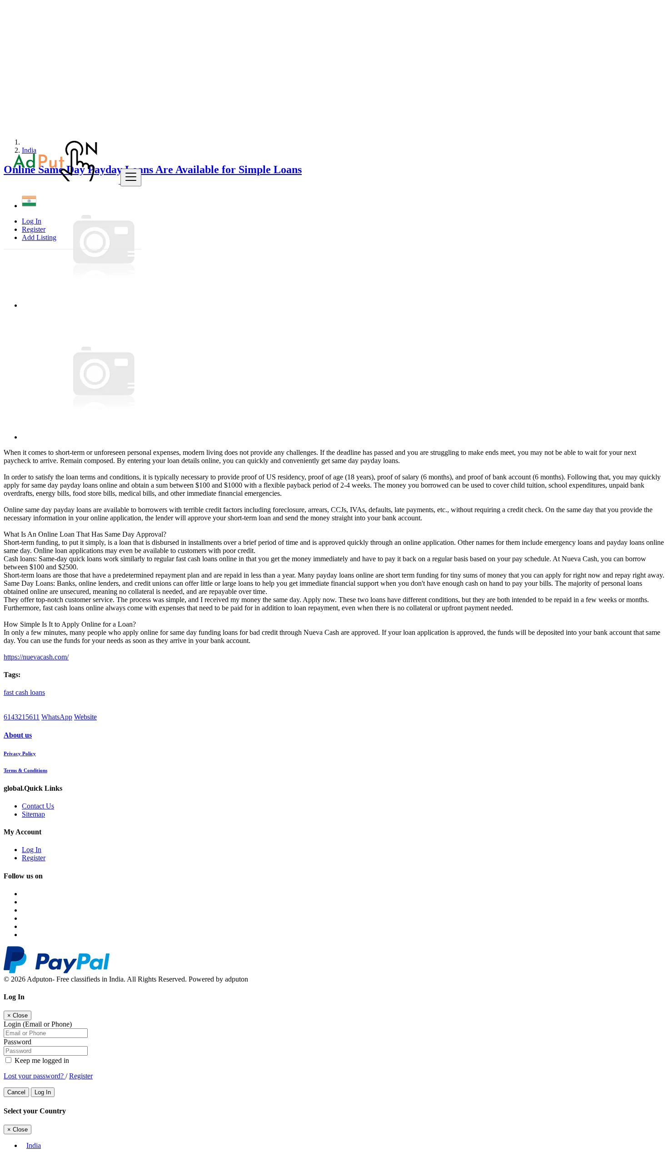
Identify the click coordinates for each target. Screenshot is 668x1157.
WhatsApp (56, 717)
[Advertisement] (276, 67)
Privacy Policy (20, 753)
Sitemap (33, 814)
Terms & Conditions (25, 770)
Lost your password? (34, 1076)
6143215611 (22, 717)
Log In (31, 221)
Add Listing (39, 237)
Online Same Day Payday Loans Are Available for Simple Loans (153, 169)
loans (37, 692)
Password (17, 1042)
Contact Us (38, 806)
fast (9, 692)
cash (22, 692)
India (33, 1145)
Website (85, 717)
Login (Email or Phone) (38, 1024)
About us (18, 735)
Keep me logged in (41, 1060)
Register (33, 229)
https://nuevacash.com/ (36, 657)
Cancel (16, 1092)
